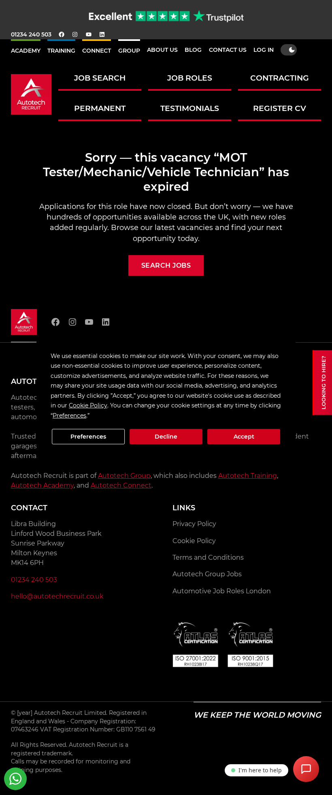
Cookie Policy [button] (88, 405)
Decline (166, 436)
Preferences (88, 436)
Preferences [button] (69, 415)
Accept (244, 436)
